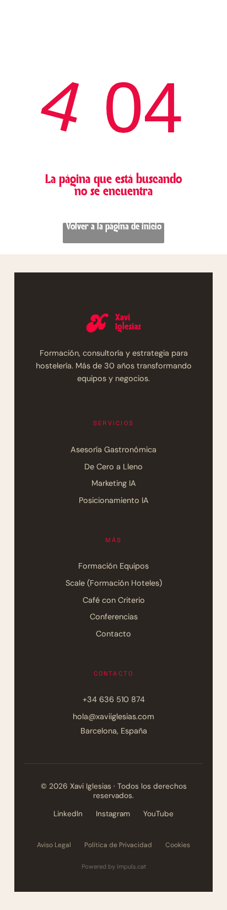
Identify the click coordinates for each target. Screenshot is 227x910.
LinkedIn (68, 813)
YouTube (158, 813)
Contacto (113, 634)
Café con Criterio (114, 600)
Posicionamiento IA (114, 500)
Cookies (177, 845)
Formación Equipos (113, 566)
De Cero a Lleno (113, 467)
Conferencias (114, 617)
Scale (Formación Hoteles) (114, 583)
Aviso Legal (54, 845)
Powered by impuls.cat (114, 866)
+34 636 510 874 (114, 699)
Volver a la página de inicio (113, 227)
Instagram (113, 813)
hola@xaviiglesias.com (113, 716)
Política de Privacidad (118, 845)
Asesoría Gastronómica (113, 449)
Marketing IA (113, 483)
